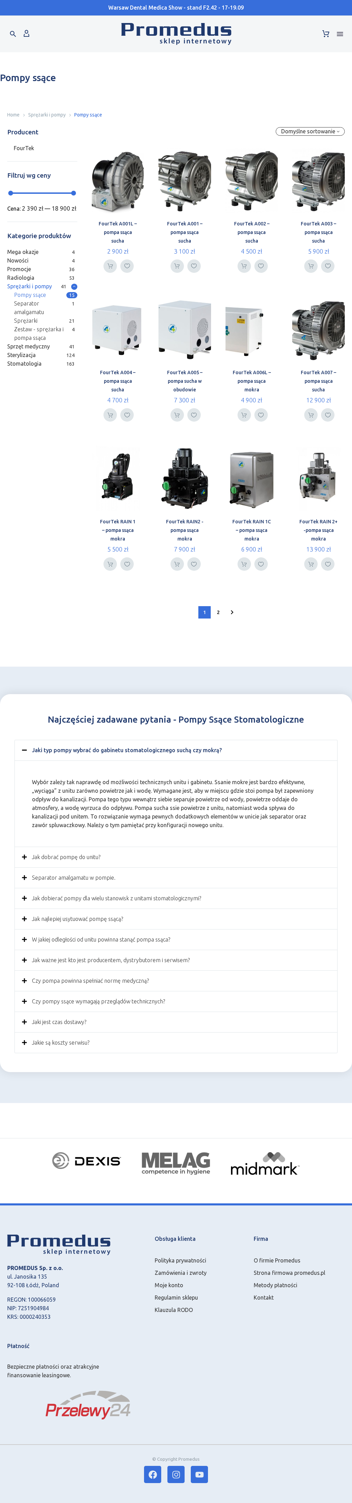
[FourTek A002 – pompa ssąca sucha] (252, 180)
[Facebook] (152, 1474)
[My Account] (26, 34)
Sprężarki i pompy (47, 115)
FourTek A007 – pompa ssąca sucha (318, 381)
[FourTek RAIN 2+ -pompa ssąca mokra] (318, 478)
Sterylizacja (21, 355)
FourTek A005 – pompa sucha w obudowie (184, 381)
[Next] (232, 612)
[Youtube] (199, 1474)
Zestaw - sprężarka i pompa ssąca (39, 333)
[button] (13, 34)
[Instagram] (176, 1474)
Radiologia (20, 278)
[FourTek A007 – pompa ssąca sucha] (318, 330)
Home (13, 115)
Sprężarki (25, 321)
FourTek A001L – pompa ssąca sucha (118, 232)
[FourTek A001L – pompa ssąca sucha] (118, 180)
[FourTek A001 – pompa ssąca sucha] (184, 180)
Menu (340, 34)
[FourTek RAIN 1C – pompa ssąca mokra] (252, 478)
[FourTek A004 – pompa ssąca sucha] (118, 330)
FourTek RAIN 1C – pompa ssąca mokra (251, 530)
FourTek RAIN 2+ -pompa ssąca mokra (318, 530)
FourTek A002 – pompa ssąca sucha (252, 232)
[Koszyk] (326, 34)
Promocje (19, 269)
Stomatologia (24, 363)
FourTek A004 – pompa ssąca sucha (117, 381)
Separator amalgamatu (29, 307)
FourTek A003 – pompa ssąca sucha (318, 232)
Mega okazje (22, 252)
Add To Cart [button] (110, 266)
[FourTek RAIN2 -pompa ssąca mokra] (184, 478)
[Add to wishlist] (127, 266)
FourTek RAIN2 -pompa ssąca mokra (185, 530)
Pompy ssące (30, 295)
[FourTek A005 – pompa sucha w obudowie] (184, 330)
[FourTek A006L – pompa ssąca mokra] (252, 330)
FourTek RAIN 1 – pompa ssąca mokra (117, 530)
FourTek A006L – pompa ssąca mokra (252, 381)
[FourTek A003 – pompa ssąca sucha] (318, 180)
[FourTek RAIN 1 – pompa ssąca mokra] (118, 478)
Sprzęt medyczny (28, 346)
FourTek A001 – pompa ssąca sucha (184, 232)
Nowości (18, 260)
